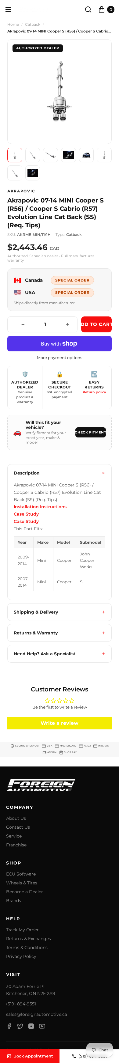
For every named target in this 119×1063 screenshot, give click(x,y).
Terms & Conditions (27, 947)
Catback (32, 24)
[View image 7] (14, 172)
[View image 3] (50, 155)
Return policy (94, 392)
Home (13, 24)
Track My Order (22, 929)
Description (27, 473)
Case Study (26, 514)
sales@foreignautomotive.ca (36, 1014)
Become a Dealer (24, 892)
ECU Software (21, 874)
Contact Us (18, 827)
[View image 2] (32, 155)
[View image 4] (68, 155)
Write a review (59, 723)
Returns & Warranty (36, 633)
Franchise (16, 845)
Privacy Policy (21, 956)
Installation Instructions (40, 506)
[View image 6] (104, 155)
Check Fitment (90, 432)
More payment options (59, 357)
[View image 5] (86, 155)
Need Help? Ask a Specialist (44, 653)
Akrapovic (21, 191)
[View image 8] (32, 172)
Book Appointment (33, 1056)
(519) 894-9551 (21, 1004)
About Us (16, 818)
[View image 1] (14, 155)
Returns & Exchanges (28, 938)
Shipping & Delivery (36, 612)
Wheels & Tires (21, 883)
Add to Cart (96, 324)
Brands (13, 900)
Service (14, 836)
